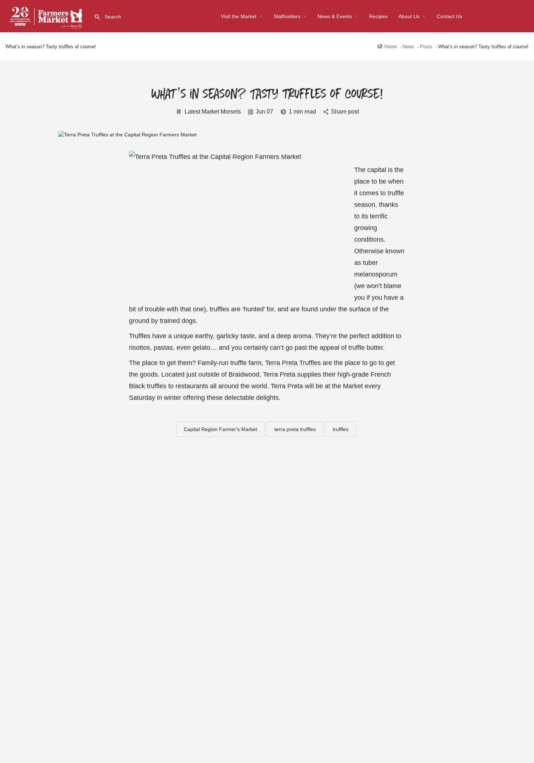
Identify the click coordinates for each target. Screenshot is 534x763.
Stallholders (287, 16)
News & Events (334, 16)
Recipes (378, 16)
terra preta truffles (295, 429)
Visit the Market (238, 16)
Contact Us (449, 16)
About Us (409, 16)
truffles (340, 429)
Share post (345, 111)
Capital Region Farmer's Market (220, 429)
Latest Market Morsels (213, 111)
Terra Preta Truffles (293, 362)
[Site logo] (46, 16)
